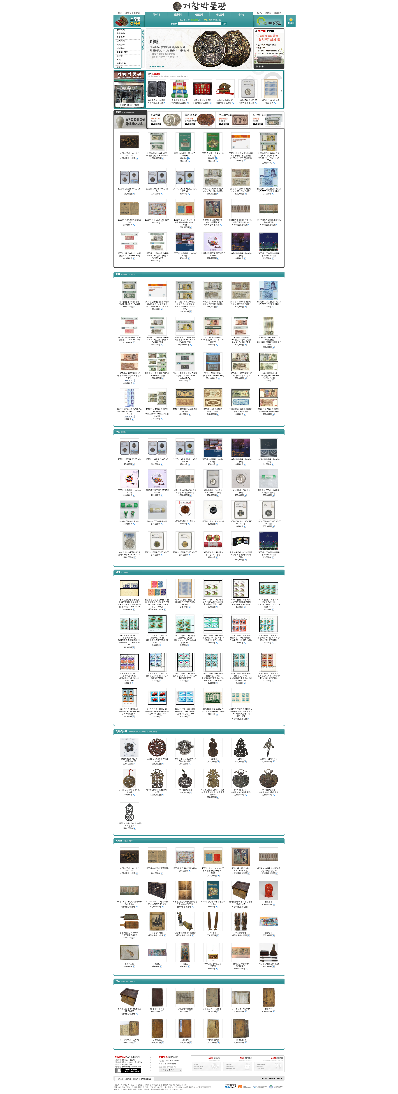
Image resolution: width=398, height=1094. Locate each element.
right (281, 90)
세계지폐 (121, 41)
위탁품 (120, 67)
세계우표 (121, 48)
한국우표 (121, 37)
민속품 (120, 56)
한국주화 (121, 33)
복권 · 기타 (121, 63)
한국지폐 (121, 29)
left (146, 90)
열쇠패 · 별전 (122, 52)
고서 (119, 59)
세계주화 (121, 44)
